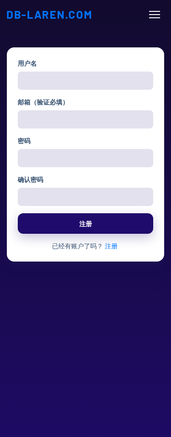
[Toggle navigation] (154, 15)
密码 (24, 140)
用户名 (27, 63)
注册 (85, 223)
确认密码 (30, 179)
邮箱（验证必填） (43, 102)
